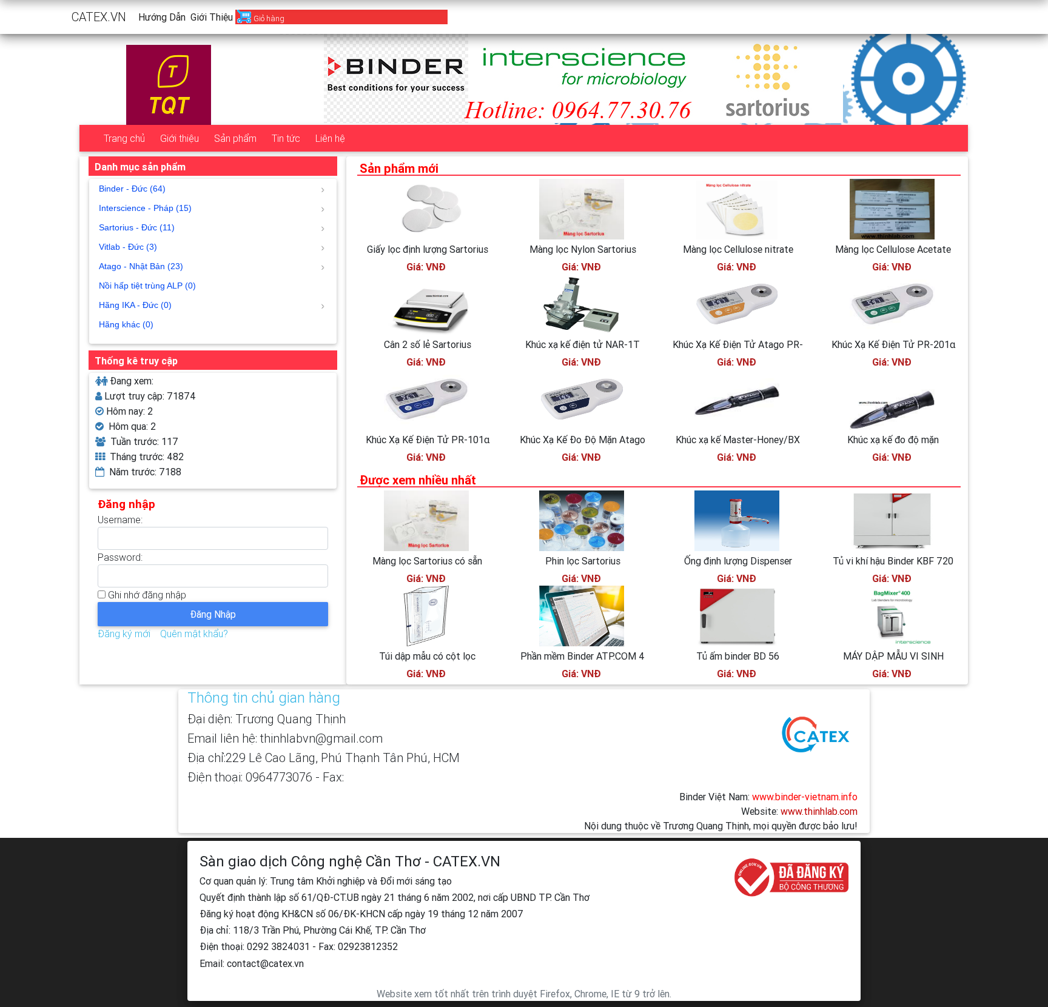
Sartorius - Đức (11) (137, 227)
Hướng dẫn (162, 17)
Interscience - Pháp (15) (145, 208)
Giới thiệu (211, 17)
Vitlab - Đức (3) (128, 247)
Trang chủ (124, 138)
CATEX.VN (99, 16)
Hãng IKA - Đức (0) (135, 305)
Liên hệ (330, 138)
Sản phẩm (235, 138)
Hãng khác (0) (126, 324)
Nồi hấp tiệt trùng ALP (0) (147, 285)
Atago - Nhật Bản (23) (141, 266)
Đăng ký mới (124, 633)
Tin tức (286, 138)
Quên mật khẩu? (194, 633)
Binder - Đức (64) (132, 188)
